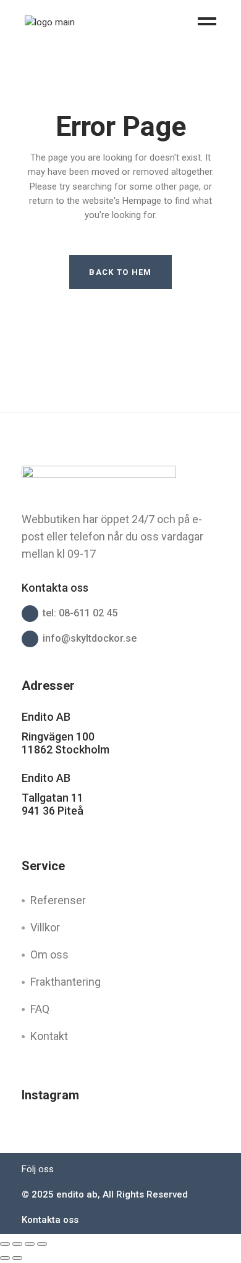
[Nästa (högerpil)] (17, 1258)
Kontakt (49, 1036)
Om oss (49, 954)
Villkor (45, 927)
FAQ (39, 1008)
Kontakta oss (50, 1219)
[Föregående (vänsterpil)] (5, 1258)
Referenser (58, 900)
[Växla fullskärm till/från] (17, 1244)
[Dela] (30, 1244)
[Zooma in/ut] (5, 1244)
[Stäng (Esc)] (42, 1244)
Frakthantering (65, 981)
